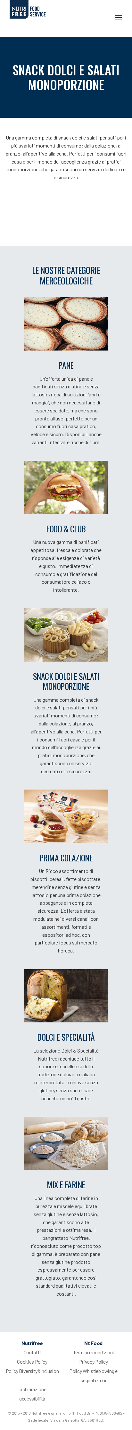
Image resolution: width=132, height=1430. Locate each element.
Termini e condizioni (93, 1352)
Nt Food (93, 1343)
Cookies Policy (32, 1361)
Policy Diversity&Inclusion (32, 1371)
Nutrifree (32, 1343)
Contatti (32, 1352)
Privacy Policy (93, 1361)
